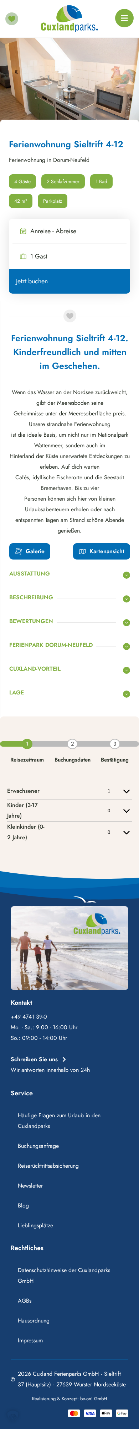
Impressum (30, 1340)
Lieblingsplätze (35, 1225)
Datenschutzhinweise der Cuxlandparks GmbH (64, 1275)
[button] (13, 1416)
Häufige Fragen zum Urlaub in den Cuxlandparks (59, 1120)
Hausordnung (34, 1320)
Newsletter (30, 1186)
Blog (23, 1205)
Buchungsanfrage (38, 1146)
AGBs (24, 1301)
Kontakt (21, 1002)
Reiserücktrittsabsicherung (48, 1166)
